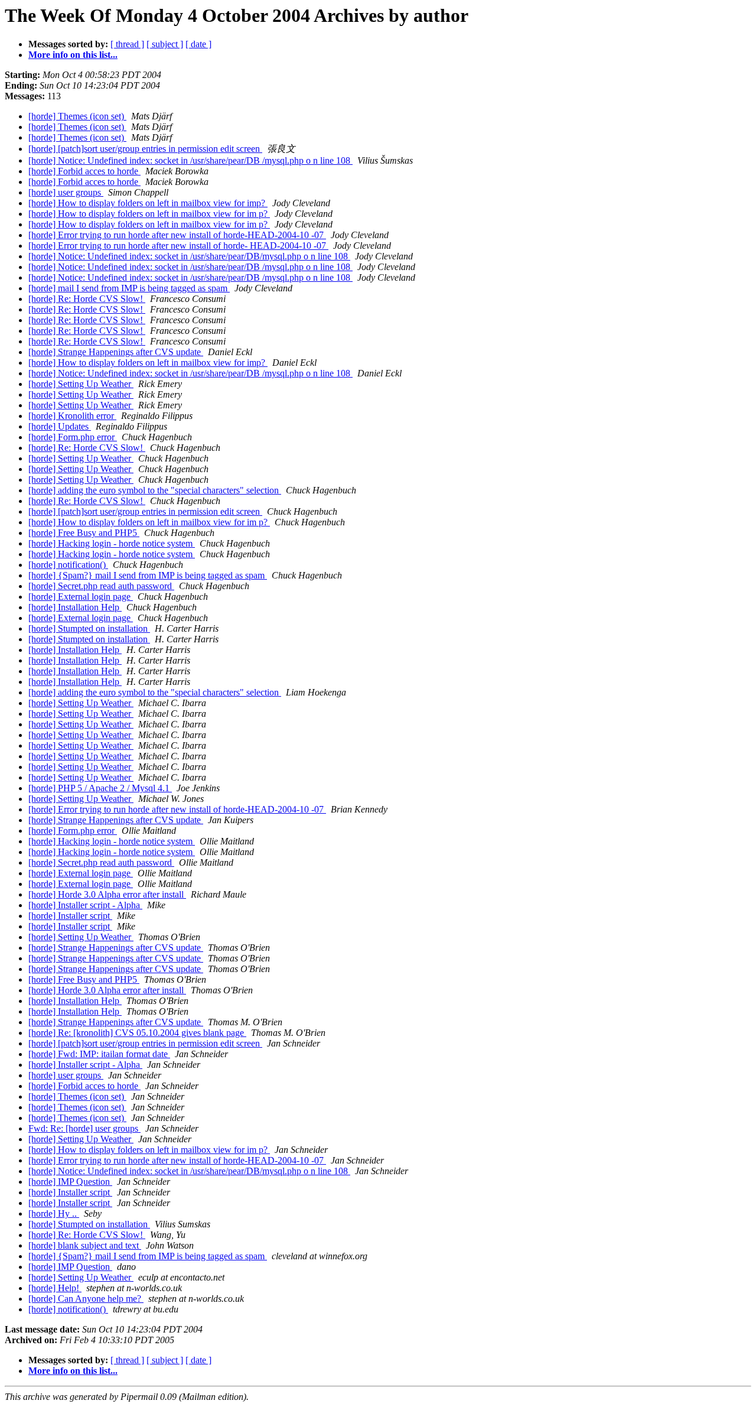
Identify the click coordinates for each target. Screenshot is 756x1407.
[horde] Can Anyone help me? (86, 1299)
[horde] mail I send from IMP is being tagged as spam (129, 288)
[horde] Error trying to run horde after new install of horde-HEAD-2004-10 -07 (177, 235)
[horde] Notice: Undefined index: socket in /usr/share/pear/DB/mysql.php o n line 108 (189, 256)
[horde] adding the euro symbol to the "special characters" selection (154, 490)
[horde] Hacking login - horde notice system (111, 543)
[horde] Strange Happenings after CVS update (115, 352)
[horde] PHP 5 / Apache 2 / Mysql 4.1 (100, 788)
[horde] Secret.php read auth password (101, 586)
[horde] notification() (68, 565)
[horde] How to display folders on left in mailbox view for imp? (148, 203)
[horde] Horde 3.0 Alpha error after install (107, 894)
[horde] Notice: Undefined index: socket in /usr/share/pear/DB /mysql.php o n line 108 (190, 160)
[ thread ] (127, 44)
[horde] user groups (65, 192)
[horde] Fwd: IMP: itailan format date (99, 1054)
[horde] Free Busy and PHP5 (83, 533)
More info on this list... (73, 55)
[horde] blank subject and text (84, 1245)
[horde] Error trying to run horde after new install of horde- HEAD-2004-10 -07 (178, 246)
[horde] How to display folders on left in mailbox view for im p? (149, 214)
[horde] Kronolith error (72, 416)
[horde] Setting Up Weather (80, 384)
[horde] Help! (55, 1288)
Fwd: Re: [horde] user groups (84, 1128)
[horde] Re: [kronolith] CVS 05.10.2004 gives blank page (137, 1033)
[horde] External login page (80, 597)
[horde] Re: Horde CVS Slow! (86, 299)
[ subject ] (164, 44)
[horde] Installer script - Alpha (85, 905)
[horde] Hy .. (53, 1213)
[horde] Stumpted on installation (89, 628)
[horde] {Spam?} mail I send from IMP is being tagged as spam (147, 575)
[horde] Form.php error (72, 437)
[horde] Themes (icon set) (77, 116)
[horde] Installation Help (75, 607)
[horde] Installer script (70, 916)
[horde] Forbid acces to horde (84, 171)
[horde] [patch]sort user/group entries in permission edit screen (145, 149)
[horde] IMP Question (70, 1182)
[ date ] (198, 44)
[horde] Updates (59, 426)
